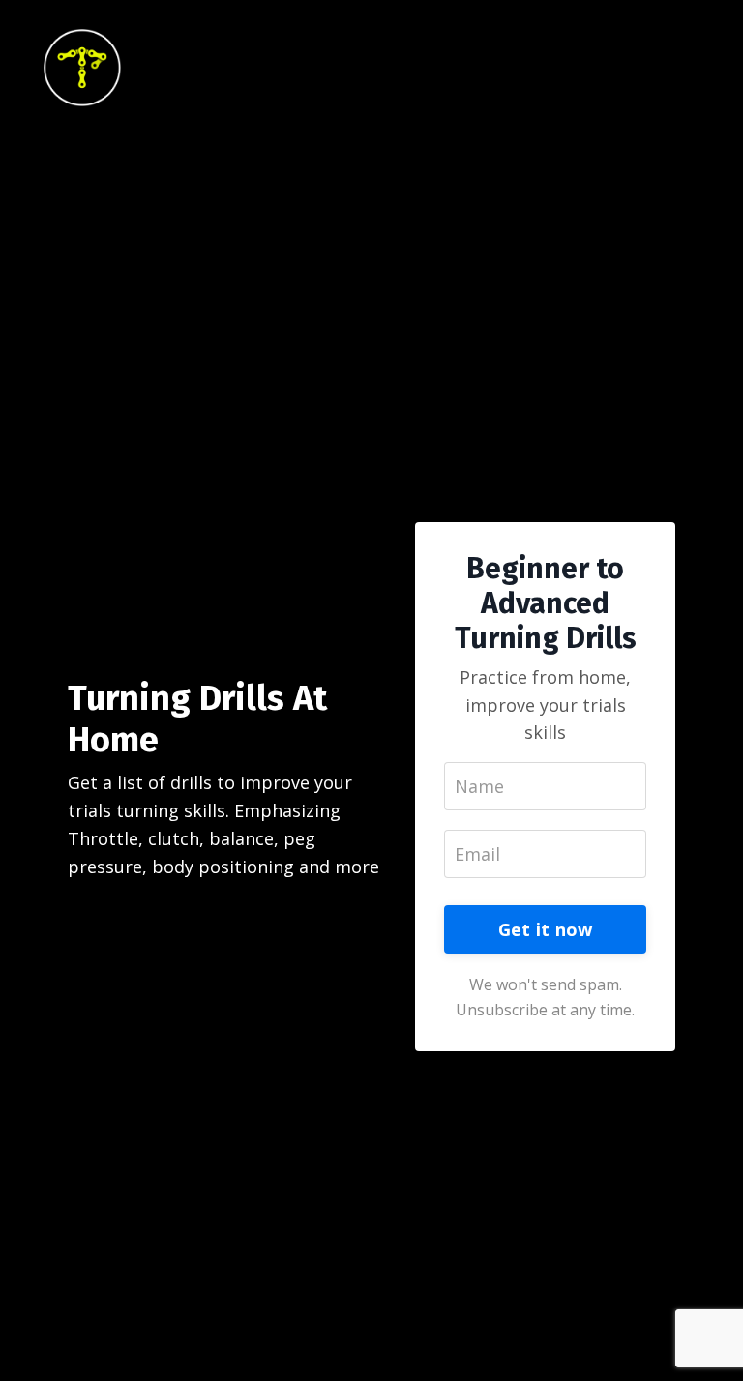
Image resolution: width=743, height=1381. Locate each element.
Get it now (545, 929)
